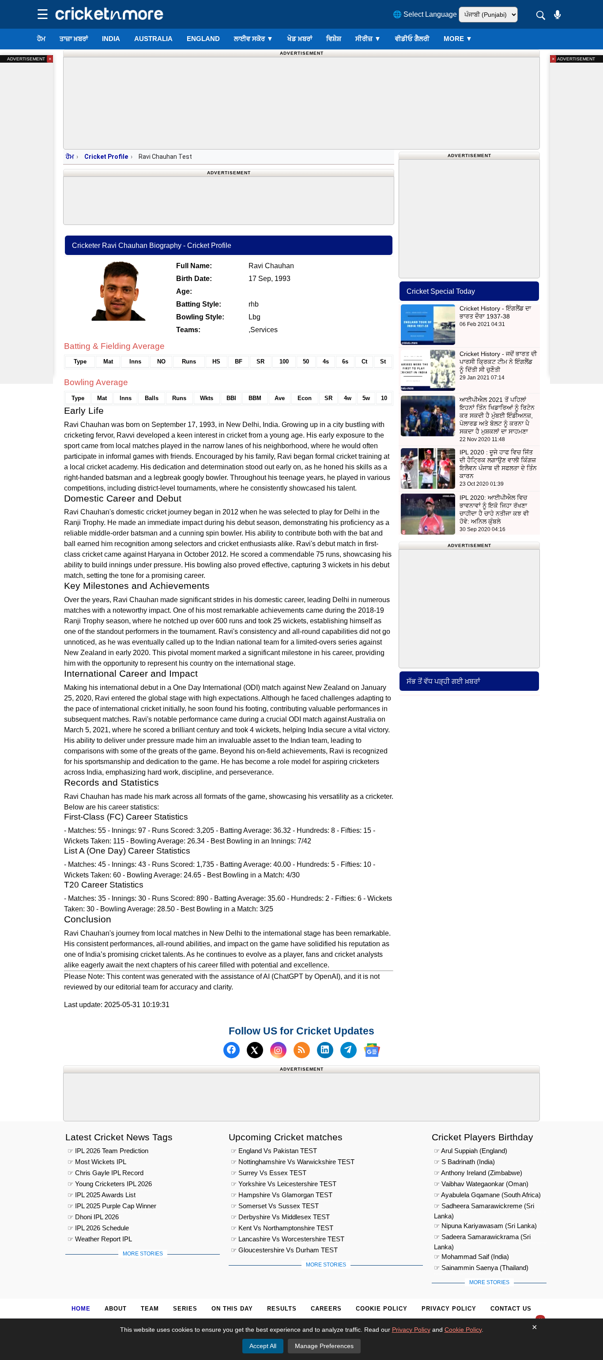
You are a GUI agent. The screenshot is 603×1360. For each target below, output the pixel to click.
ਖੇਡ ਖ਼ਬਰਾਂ (299, 38)
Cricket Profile (106, 156)
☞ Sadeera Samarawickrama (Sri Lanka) (482, 1238)
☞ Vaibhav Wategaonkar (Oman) (481, 1184)
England (203, 38)
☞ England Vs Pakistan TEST (274, 1150)
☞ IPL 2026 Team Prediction (108, 1150)
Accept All (262, 1345)
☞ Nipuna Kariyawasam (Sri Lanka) (485, 1225)
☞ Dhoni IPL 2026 (93, 1217)
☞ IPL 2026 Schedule (98, 1228)
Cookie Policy (381, 1308)
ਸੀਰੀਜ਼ (368, 38)
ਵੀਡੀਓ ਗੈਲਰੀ (412, 38)
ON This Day (232, 1308)
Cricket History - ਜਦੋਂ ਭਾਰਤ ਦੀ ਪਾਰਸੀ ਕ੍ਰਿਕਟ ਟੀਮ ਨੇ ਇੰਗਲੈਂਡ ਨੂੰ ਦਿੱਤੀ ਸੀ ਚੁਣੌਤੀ (498, 361)
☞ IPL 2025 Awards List (102, 1195)
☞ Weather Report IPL (100, 1239)
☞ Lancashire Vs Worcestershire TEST (287, 1239)
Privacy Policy (449, 1308)
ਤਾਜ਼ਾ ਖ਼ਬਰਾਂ (74, 38)
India (111, 38)
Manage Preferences (324, 1345)
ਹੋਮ (41, 38)
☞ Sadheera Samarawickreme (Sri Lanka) (484, 1207)
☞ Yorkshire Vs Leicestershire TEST (283, 1184)
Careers (326, 1308)
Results (282, 1308)
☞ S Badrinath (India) (464, 1161)
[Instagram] (278, 1050)
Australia (153, 38)
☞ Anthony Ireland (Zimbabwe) (478, 1172)
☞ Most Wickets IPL (97, 1161)
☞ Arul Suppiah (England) (470, 1150)
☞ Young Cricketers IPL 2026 (110, 1184)
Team (150, 1308)
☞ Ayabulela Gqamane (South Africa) (487, 1195)
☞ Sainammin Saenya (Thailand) (481, 1267)
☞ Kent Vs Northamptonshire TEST (282, 1228)
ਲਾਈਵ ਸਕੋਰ (253, 38)
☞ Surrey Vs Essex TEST (268, 1172)
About (116, 1308)
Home (81, 1308)
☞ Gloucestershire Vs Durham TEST (284, 1250)
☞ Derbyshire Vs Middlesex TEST (280, 1217)
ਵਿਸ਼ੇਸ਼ (333, 38)
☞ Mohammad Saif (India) (471, 1256)
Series (185, 1308)
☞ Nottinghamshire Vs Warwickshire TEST (292, 1161)
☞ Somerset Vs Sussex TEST (275, 1206)
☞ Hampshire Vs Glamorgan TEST (281, 1195)
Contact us (510, 1308)
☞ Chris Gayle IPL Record (105, 1172)
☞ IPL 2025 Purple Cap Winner (112, 1206)
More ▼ (458, 38)
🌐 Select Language (425, 14)
